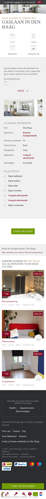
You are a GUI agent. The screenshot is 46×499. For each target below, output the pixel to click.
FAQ (30, 497)
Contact (16, 431)
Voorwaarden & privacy (10, 454)
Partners (22, 436)
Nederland (5, 452)
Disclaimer (25, 454)
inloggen (16, 497)
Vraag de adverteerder (18, 195)
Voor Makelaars (9, 436)
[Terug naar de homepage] (3, 495)
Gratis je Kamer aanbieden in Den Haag (20, 441)
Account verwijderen (27, 457)
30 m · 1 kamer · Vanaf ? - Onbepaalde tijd (18, 385)
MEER (21, 90)
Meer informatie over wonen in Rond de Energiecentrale (22, 252)
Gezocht (24, 497)
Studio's (12, 408)
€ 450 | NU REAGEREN (23, 486)
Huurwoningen (23, 411)
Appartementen (27, 408)
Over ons (6, 431)
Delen (38, 274)
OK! (39, 2)
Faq (24, 431)
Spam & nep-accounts (10, 457)
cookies (17, 2)
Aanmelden (6, 497)
